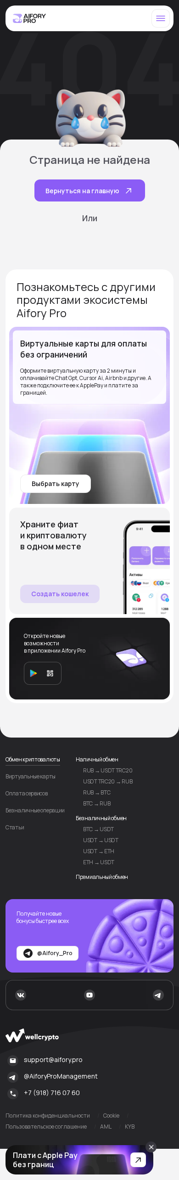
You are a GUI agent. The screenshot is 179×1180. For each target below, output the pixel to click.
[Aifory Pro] (29, 18)
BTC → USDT (98, 829)
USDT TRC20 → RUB (107, 781)
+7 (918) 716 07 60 (52, 1092)
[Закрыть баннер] (151, 1146)
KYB (129, 1126)
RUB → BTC (96, 792)
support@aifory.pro (53, 1059)
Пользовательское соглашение (46, 1126)
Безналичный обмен (101, 818)
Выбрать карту (55, 483)
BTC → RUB (96, 803)
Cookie (111, 1115)
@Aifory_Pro (55, 953)
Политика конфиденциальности (48, 1115)
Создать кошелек (60, 593)
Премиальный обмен (102, 877)
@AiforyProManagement (61, 1076)
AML (106, 1126)
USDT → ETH (98, 851)
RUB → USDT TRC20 (107, 770)
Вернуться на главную (82, 190)
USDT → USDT (100, 840)
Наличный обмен (97, 759)
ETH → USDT (98, 862)
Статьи (15, 827)
